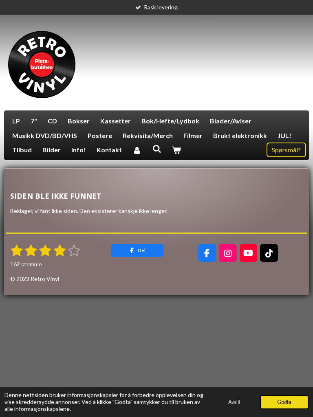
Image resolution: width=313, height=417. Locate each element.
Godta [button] (284, 402)
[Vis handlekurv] (176, 150)
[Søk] (156, 148)
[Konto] (137, 150)
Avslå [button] (234, 402)
